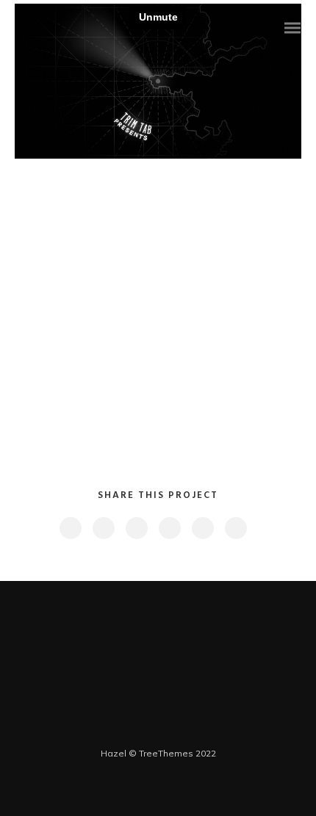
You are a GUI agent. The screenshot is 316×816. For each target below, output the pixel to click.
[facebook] (70, 528)
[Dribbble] (196, 730)
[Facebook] (119, 730)
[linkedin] (136, 528)
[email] (235, 528)
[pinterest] (169, 528)
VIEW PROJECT (150, 410)
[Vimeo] (158, 730)
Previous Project (73, 603)
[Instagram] (177, 730)
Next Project (238, 603)
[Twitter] (138, 730)
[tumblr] (202, 528)
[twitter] (103, 528)
